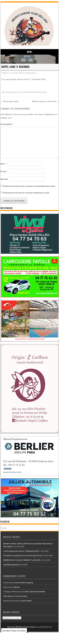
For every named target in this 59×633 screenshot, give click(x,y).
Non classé (24, 92)
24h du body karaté (9, 101)
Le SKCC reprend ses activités (33, 591)
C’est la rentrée (21, 596)
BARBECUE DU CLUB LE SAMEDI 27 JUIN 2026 (21, 560)
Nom (3, 163)
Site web (4, 179)
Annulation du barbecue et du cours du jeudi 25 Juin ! (23, 555)
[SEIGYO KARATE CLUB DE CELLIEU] (29, 25)
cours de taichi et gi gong (23, 582)
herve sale (7, 596)
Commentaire (7, 124)
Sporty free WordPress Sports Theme (21, 626)
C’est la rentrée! (26, 600)
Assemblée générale (11, 564)
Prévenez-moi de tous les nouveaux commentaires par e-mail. (29, 186)
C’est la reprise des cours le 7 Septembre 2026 (20, 551)
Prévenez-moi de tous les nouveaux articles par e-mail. (26, 192)
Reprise (17, 587)
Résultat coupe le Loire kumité (45, 101)
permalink (43, 92)
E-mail (4, 171)
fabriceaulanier (30, 73)
